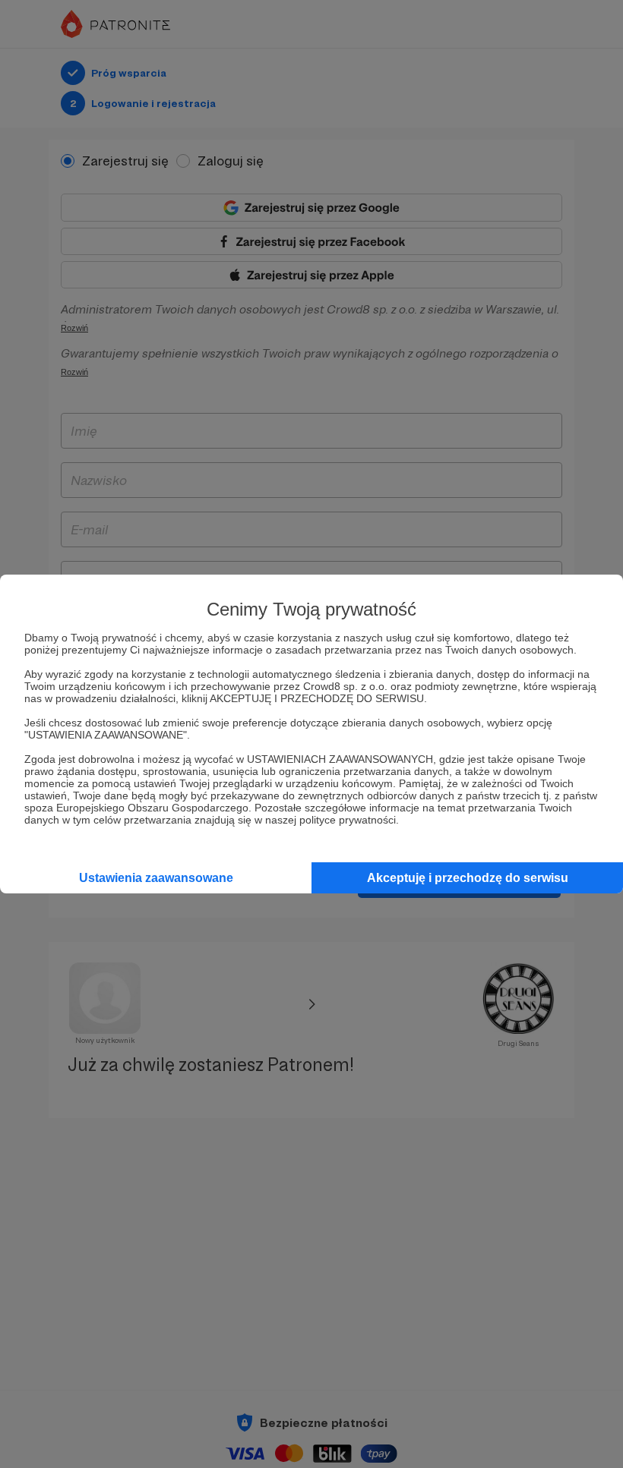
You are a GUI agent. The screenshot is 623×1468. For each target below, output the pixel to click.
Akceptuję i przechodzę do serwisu (467, 877)
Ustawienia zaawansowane (156, 877)
